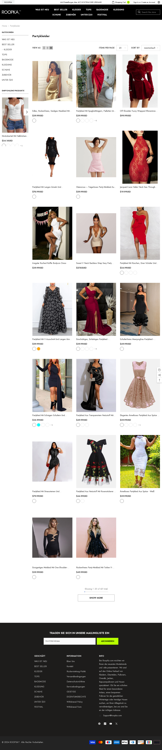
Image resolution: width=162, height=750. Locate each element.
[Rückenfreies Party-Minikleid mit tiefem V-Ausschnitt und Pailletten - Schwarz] (96, 537)
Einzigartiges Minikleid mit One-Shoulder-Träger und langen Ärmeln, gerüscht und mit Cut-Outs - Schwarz (51, 567)
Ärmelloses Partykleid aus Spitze (137, 491)
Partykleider (15, 25)
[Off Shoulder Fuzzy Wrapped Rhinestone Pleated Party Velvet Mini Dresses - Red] (140, 81)
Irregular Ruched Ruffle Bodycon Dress (49, 263)
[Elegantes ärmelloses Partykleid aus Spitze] (140, 385)
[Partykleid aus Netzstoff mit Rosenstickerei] (96, 461)
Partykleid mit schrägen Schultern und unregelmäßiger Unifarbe (48, 415)
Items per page (107, 47)
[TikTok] (105, 724)
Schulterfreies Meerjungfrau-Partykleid (137, 339)
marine (91, 120)
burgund (78, 349)
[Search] (148, 12)
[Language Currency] (159, 2)
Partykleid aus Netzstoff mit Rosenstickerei (95, 491)
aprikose (122, 425)
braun (87, 120)
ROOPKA (8, 2)
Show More (96, 597)
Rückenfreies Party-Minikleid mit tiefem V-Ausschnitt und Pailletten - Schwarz (95, 567)
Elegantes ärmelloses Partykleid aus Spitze (139, 415)
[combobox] (148, 12)
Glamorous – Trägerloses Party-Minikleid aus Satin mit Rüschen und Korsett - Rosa (95, 187)
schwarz (17, 145)
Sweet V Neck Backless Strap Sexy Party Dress (94, 263)
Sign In (136, 2)
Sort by (135, 47)
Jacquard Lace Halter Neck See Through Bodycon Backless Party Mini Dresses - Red (139, 187)
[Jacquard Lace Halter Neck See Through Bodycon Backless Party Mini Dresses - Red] (140, 157)
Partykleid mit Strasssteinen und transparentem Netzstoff (47, 491)
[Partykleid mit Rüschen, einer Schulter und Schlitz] (140, 233)
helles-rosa (13, 145)
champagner (34, 120)
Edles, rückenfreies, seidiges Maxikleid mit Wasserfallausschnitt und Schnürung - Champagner (51, 111)
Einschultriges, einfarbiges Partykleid (92, 339)
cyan (38, 425)
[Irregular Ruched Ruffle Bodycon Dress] (52, 233)
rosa (78, 197)
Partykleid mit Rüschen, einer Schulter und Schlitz (138, 263)
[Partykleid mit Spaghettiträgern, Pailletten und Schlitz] (96, 81)
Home (4, 25)
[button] (3, 112)
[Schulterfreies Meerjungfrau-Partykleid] (140, 309)
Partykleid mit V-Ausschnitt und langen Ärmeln (52, 339)
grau (4, 145)
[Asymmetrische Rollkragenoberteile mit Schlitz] (15, 115)
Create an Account (148, 2)
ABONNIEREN (107, 641)
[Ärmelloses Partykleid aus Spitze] (140, 461)
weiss (131, 273)
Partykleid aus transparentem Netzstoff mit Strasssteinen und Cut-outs (94, 415)
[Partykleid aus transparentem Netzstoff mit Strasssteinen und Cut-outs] (96, 385)
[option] (15, 122)
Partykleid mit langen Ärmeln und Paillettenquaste (46, 187)
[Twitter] (116, 724)
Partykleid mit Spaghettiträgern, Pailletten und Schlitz (95, 111)
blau (135, 273)
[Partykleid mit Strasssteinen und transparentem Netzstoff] (52, 461)
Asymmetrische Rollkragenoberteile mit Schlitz (15, 136)
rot (8, 145)
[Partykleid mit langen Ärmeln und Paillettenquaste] (52, 157)
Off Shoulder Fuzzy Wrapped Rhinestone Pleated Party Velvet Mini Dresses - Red (138, 111)
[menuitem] (15, 39)
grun (87, 425)
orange (38, 349)
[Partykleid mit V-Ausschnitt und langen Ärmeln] (52, 309)
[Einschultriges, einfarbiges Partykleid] (96, 309)
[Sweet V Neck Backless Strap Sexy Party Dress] (96, 233)
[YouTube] (111, 724)
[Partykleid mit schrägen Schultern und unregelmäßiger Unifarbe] (52, 385)
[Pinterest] (99, 724)
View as (36, 47)
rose (43, 425)
